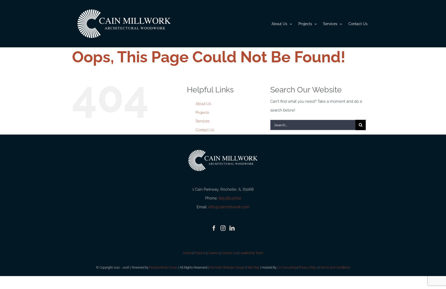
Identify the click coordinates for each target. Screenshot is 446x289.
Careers (213, 253)
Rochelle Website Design (227, 267)
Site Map (253, 267)
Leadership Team (251, 253)
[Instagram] (223, 228)
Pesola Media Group (163, 267)
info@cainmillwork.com (229, 207)
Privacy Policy (308, 267)
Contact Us (205, 130)
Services (203, 121)
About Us (203, 104)
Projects (202, 112)
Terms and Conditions (335, 267)
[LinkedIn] (232, 228)
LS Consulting (287, 267)
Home (187, 253)
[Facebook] (214, 228)
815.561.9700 (230, 198)
